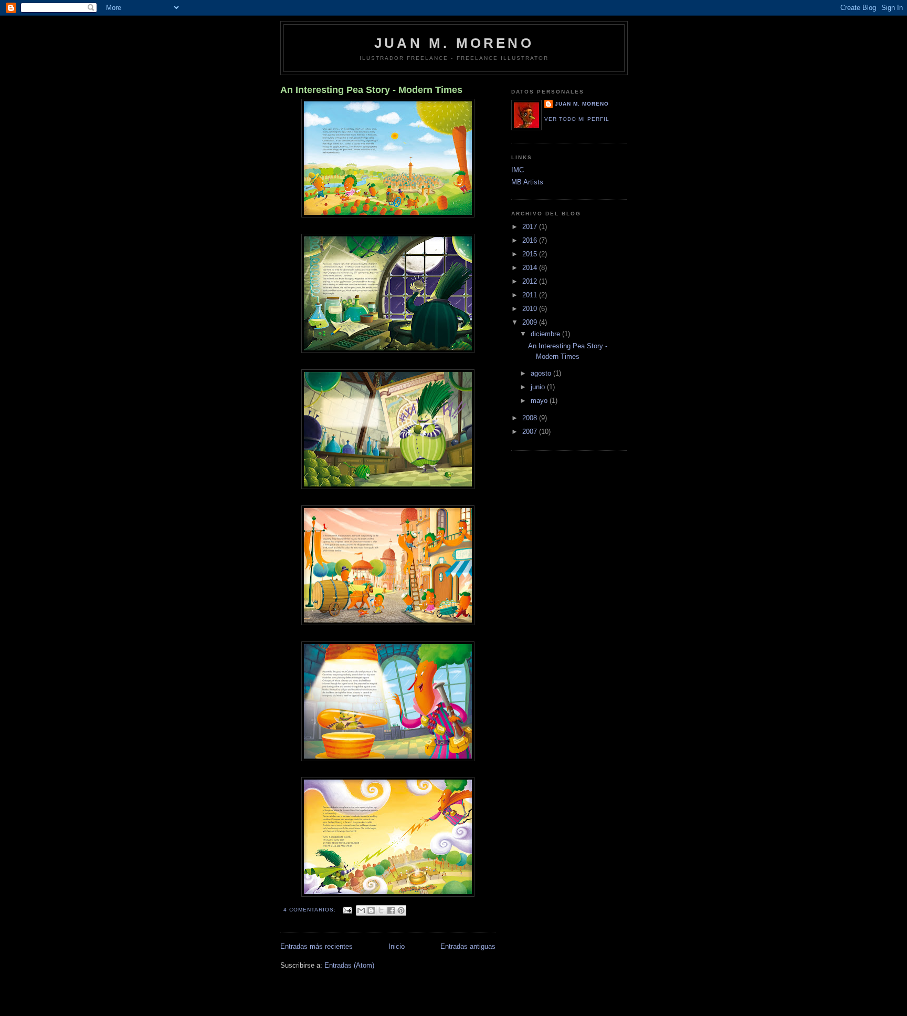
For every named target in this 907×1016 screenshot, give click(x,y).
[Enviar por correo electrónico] (361, 910)
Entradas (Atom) (349, 965)
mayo (540, 401)
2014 (530, 268)
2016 (530, 240)
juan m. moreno (582, 104)
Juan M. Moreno (454, 43)
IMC (517, 170)
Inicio (396, 946)
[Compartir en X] (381, 910)
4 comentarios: (310, 910)
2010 (530, 309)
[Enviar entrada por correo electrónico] (347, 910)
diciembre (546, 334)
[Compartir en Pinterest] (401, 910)
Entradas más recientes (316, 946)
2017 (530, 227)
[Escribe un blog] (371, 910)
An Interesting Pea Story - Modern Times (371, 90)
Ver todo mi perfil (576, 119)
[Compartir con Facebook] (391, 910)
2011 (530, 295)
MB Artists (527, 182)
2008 (530, 418)
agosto (542, 373)
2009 (530, 322)
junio (539, 387)
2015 (530, 254)
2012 (530, 281)
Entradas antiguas (467, 946)
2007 (530, 432)
